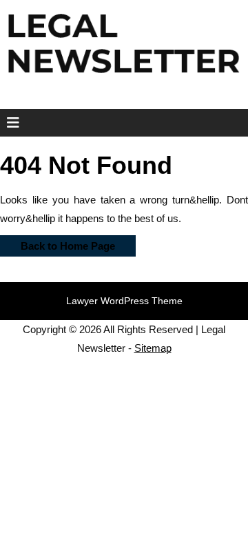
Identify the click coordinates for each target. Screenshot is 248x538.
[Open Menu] (8, 123)
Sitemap (153, 348)
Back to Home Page (57, 243)
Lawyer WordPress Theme (124, 300)
